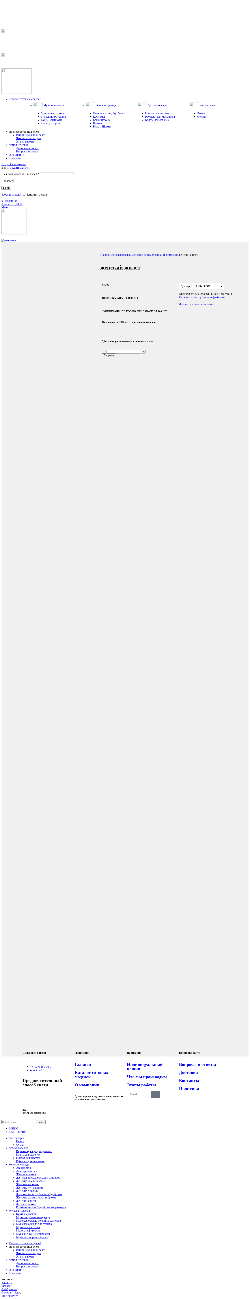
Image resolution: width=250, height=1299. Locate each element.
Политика (189, 1088)
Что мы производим (28, 138)
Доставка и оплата (27, 148)
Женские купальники (29, 1187)
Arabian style (23, 1167)
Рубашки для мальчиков (160, 116)
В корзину (109, 355)
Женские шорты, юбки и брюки (36, 1197)
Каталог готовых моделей (91, 1074)
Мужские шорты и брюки (32, 1237)
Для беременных (26, 1171)
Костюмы (99, 116)
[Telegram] (27, 1095)
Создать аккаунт (20, 167)
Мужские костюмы (53, 113)
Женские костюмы (27, 1184)
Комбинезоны (101, 119)
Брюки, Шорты (50, 123)
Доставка (188, 1072)
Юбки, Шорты (102, 126)
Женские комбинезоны (30, 1181)
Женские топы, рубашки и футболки (155, 254)
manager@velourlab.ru (18, 62)
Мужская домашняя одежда (33, 1217)
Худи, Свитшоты (51, 119)
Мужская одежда (53, 105)
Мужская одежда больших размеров (38, 1220)
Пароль (7, 180)
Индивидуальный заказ (30, 134)
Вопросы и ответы (27, 151)
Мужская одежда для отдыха (34, 1223)
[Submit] (155, 1094)
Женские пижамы (27, 1190)
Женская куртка (26, 1174)
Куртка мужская (26, 1214)
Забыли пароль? (11, 194)
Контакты (189, 1080)
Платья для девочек (157, 113)
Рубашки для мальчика (30, 1161)
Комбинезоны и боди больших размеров (41, 1207)
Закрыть (6, 1282)
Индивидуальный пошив (145, 1066)
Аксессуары (207, 105)
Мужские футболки (28, 1230)
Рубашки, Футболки (53, 116)
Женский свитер (26, 1200)
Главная (105, 254)
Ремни (201, 113)
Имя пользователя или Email (20, 174)
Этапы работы (25, 141)
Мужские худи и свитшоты (33, 1233)
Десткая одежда (157, 105)
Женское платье (26, 1204)
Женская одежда (105, 105)
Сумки (201, 116)
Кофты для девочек (157, 119)
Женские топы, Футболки (109, 113)
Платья (97, 123)
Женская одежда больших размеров (38, 1177)
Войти (6, 187)
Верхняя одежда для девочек (34, 1151)
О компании (87, 1085)
